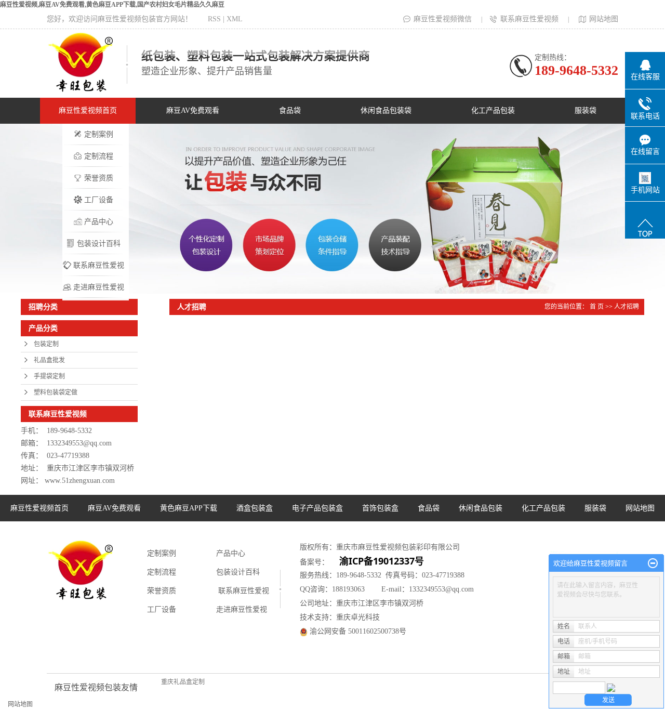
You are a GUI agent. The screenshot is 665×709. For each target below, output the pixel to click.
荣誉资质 (98, 178)
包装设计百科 (99, 243)
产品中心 (98, 222)
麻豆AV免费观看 (192, 110)
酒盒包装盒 (254, 508)
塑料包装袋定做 (55, 392)
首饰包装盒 (380, 508)
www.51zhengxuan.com (80, 480)
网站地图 (603, 19)
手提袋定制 (49, 376)
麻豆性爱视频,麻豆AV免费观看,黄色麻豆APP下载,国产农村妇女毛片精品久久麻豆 (112, 4)
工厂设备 (98, 200)
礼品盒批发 (49, 360)
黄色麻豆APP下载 (188, 508)
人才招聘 (626, 306)
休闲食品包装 (480, 508)
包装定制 (46, 344)
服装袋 (585, 110)
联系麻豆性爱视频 (529, 19)
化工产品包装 (493, 110)
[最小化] (653, 563)
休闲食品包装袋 (386, 110)
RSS (214, 19)
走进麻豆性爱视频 (98, 290)
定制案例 (98, 134)
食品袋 (290, 110)
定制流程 (98, 156)
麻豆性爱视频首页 (88, 110)
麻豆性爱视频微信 (443, 19)
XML (235, 19)
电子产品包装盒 (317, 508)
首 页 (597, 306)
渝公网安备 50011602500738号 (357, 631)
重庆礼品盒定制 (183, 682)
